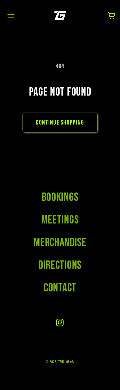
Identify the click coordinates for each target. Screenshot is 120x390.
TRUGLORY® (66, 362)
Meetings (60, 220)
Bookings (60, 197)
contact (60, 288)
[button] (10, 15)
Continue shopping (60, 123)
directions (60, 265)
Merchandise (60, 242)
